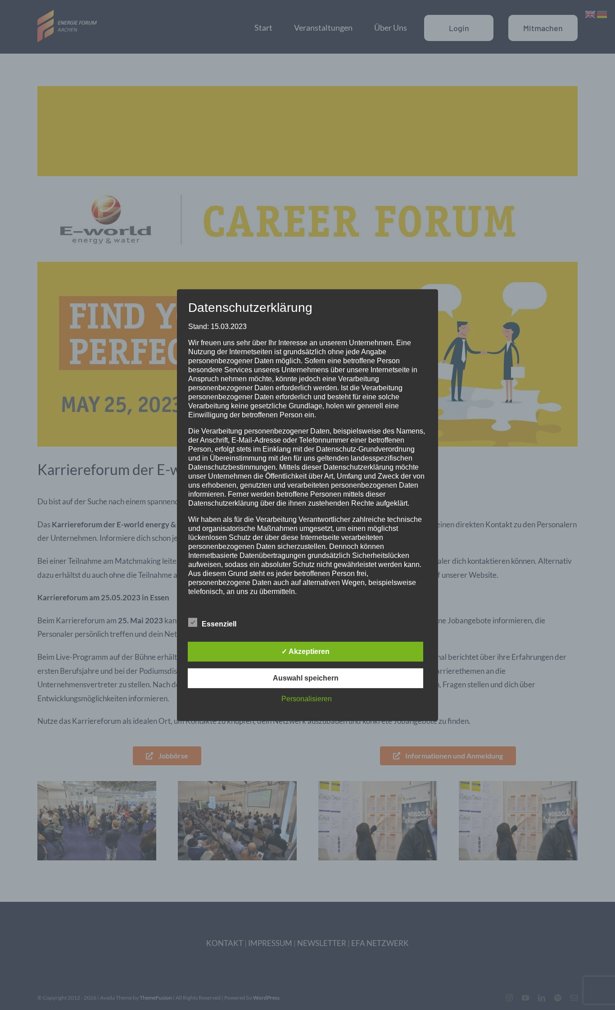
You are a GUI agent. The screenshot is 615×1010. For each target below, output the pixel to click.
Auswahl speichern (306, 678)
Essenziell (219, 624)
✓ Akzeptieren (305, 651)
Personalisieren (306, 699)
